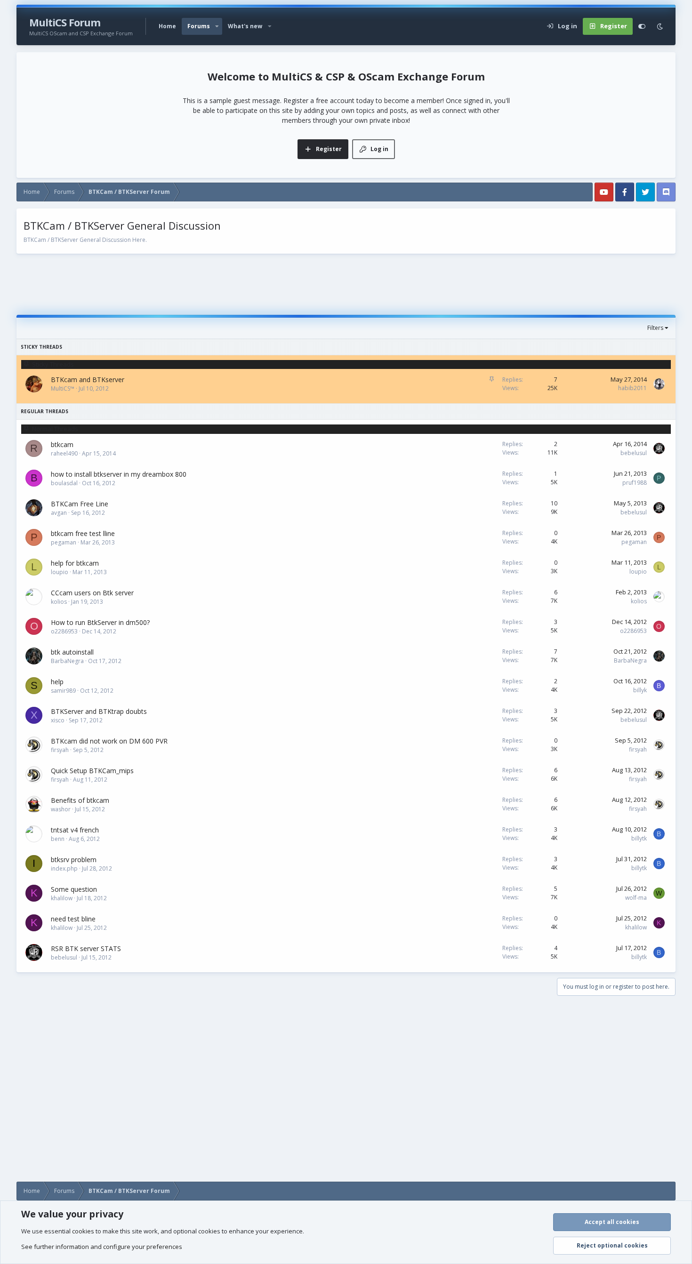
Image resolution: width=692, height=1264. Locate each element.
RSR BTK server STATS (86, 948)
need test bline (73, 918)
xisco (57, 720)
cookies (83, 1231)
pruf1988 (634, 483)
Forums (198, 26)
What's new (245, 26)
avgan (59, 513)
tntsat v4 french (75, 829)
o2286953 (64, 631)
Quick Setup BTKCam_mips (92, 770)
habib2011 (632, 388)
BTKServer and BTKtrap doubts (99, 711)
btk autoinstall (72, 652)
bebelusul (633, 453)
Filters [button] (655, 328)
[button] (217, 26)
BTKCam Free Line (79, 503)
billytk (639, 838)
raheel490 (64, 453)
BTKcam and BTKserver (87, 379)
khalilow (61, 898)
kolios (59, 602)
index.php (64, 868)
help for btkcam (75, 563)
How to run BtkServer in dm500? (100, 622)
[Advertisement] (346, 284)
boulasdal (64, 483)
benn (57, 839)
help (57, 681)
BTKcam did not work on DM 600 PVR (109, 740)
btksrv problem (74, 859)
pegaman (63, 542)
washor (61, 809)
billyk (640, 690)
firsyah (60, 750)
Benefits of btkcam (80, 800)
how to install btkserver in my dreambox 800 (118, 474)
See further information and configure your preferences (101, 1246)
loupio (59, 572)
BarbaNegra (67, 661)
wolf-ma (636, 898)
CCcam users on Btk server (92, 592)
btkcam (62, 444)
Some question (74, 889)
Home (167, 26)
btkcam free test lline (83, 533)
